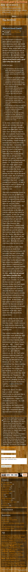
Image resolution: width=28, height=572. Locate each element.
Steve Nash (4, 566)
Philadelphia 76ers (6, 562)
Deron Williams (4, 542)
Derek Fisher (6, 421)
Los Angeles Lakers (16, 430)
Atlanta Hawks (11, 418)
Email (2, 454)
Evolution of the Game (6, 491)
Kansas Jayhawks (4, 548)
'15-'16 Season (5, 489)
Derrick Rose (12, 542)
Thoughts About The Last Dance (9, 520)
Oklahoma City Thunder (20, 558)
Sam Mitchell (10, 441)
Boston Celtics (22, 535)
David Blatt (21, 420)
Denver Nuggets (23, 540)
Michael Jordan (19, 555)
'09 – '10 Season (5, 482)
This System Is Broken (6, 518)
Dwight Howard (18, 544)
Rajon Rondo (13, 562)
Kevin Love (15, 428)
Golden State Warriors (18, 423)
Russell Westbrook (12, 439)
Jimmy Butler (12, 427)
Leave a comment (16, 32)
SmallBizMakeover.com (23, 570)
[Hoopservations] (14, 3)
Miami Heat (10, 555)
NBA (2, 495)
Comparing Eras (7, 500)
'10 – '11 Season (5, 488)
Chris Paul (20, 539)
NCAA (2, 497)
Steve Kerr (6, 444)
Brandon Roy (4, 537)
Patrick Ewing (10, 560)
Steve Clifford (20, 443)
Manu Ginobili (4, 555)
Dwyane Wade (7, 423)
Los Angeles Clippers (19, 551)
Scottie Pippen (4, 564)
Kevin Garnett (7, 428)
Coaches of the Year (15, 384)
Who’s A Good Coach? (12, 28)
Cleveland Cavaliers (12, 420)
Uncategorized (15, 31)
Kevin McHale (22, 428)
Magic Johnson (18, 553)
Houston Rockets (8, 425)
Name (2, 449)
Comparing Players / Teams (9, 502)
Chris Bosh (13, 539)
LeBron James (7, 430)
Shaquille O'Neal (13, 564)
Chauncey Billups (5, 539)
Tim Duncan (13, 444)
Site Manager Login (18, 569)
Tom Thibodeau (21, 444)
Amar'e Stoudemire (13, 535)
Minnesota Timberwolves (18, 434)
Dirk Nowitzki (15, 421)
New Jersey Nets (5, 557)
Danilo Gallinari (17, 540)
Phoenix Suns (19, 437)
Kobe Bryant (6, 549)
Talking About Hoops (6, 498)
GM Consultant (5, 493)
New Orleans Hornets (13, 557)
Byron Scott (18, 418)
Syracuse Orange (12, 566)
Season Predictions (7, 484)
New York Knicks (7, 436)
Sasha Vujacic (18, 441)
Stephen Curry (12, 443)
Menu (14, 16)
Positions (5, 504)
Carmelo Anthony (14, 537)
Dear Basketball (5, 521)
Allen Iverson (4, 535)
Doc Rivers (22, 421)
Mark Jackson (11, 432)
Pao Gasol (3, 560)
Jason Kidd (16, 425)
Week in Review (6, 486)
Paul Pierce (12, 437)
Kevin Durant (20, 427)
